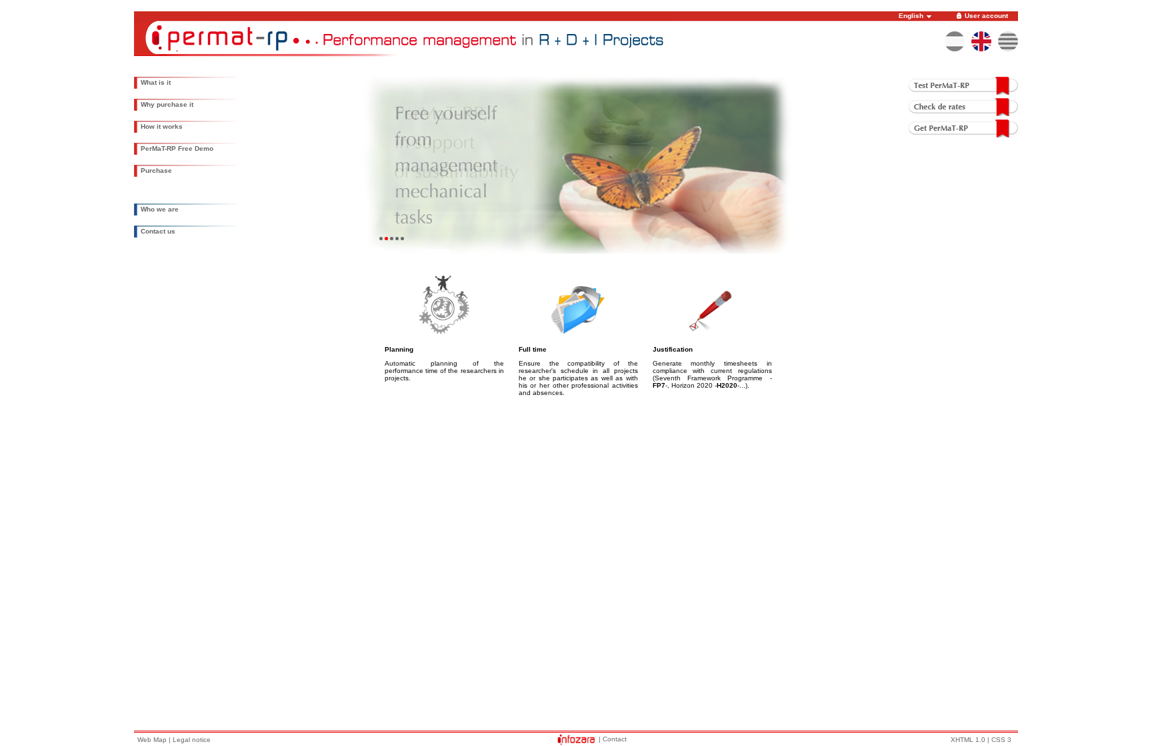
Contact (615, 739)
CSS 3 (1001, 739)
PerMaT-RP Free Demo (177, 148)
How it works (162, 126)
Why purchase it (167, 104)
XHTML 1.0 (968, 739)
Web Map (152, 739)
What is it (156, 82)
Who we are (160, 209)
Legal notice (192, 739)
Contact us (158, 231)
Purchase (156, 170)
